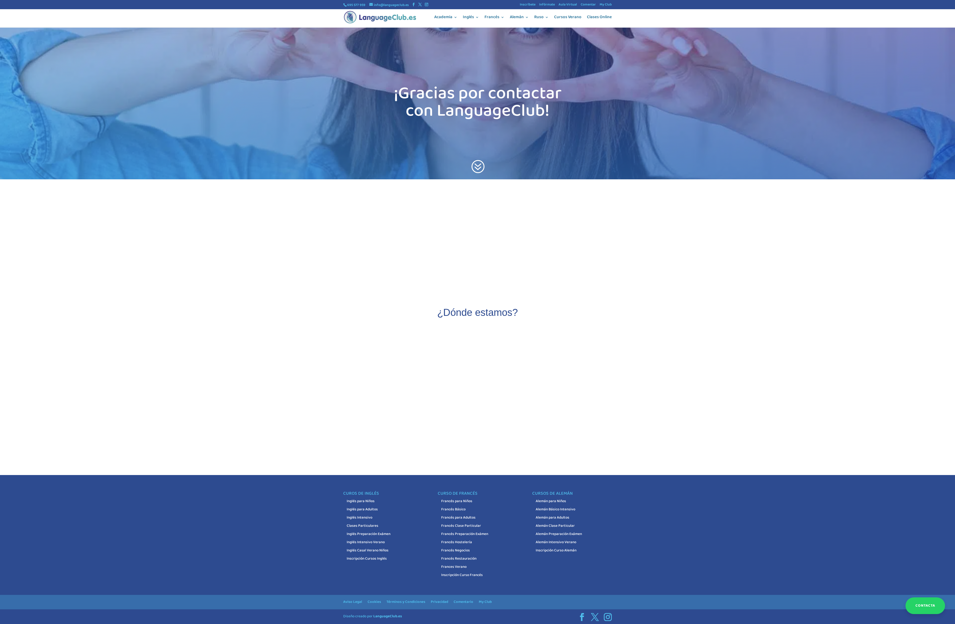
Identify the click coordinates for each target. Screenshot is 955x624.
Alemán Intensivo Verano (556, 542)
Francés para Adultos (458, 518)
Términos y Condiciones (405, 602)
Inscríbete (527, 5)
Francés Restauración (459, 559)
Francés (491, 17)
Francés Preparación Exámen (464, 534)
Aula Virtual (568, 5)
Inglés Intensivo (359, 518)
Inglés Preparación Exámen (368, 534)
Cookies (374, 602)
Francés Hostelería (456, 542)
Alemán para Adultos (552, 518)
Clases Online (599, 17)
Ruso (539, 17)
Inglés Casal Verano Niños (367, 550)
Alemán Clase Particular (555, 526)
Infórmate (547, 5)
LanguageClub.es (387, 616)
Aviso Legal (352, 602)
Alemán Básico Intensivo (555, 509)
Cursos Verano (567, 17)
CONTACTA (925, 606)
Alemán (517, 17)
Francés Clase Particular (461, 526)
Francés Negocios (455, 550)
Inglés (468, 17)
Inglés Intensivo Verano (366, 542)
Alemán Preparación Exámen (559, 534)
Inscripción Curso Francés (462, 575)
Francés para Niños (456, 501)
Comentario (463, 602)
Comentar (588, 5)
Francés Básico (453, 509)
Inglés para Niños (361, 501)
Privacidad (439, 602)
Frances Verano (454, 567)
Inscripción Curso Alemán (556, 550)
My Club (606, 5)
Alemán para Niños (551, 501)
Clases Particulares (362, 526)
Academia (443, 17)
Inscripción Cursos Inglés (367, 559)
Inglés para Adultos (362, 509)
